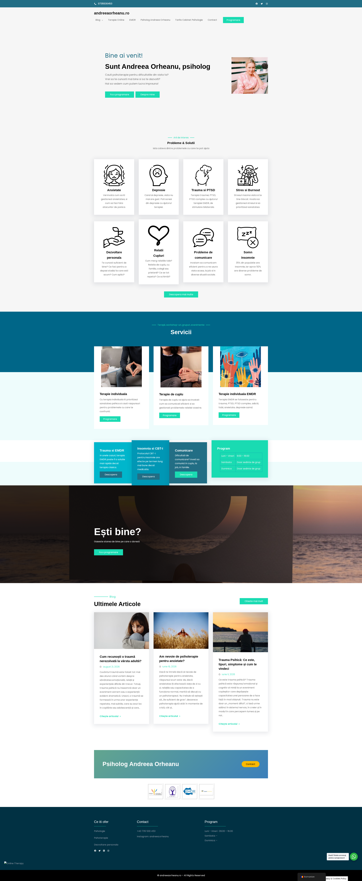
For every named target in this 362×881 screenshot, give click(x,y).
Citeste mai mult (254, 601)
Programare (233, 20)
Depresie (158, 190)
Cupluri (158, 255)
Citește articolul (109, 716)
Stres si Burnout (248, 190)
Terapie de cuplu (171, 394)
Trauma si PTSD (203, 190)
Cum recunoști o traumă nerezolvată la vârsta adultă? (120, 659)
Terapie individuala (113, 394)
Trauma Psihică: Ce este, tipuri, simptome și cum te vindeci (238, 664)
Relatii (158, 250)
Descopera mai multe (181, 294)
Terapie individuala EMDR (237, 394)
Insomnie (248, 257)
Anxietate (114, 190)
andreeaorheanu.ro (111, 13)
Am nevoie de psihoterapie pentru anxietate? (178, 659)
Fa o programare (119, 94)
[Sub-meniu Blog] (102, 20)
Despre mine (147, 94)
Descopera (111, 474)
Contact (250, 764)
